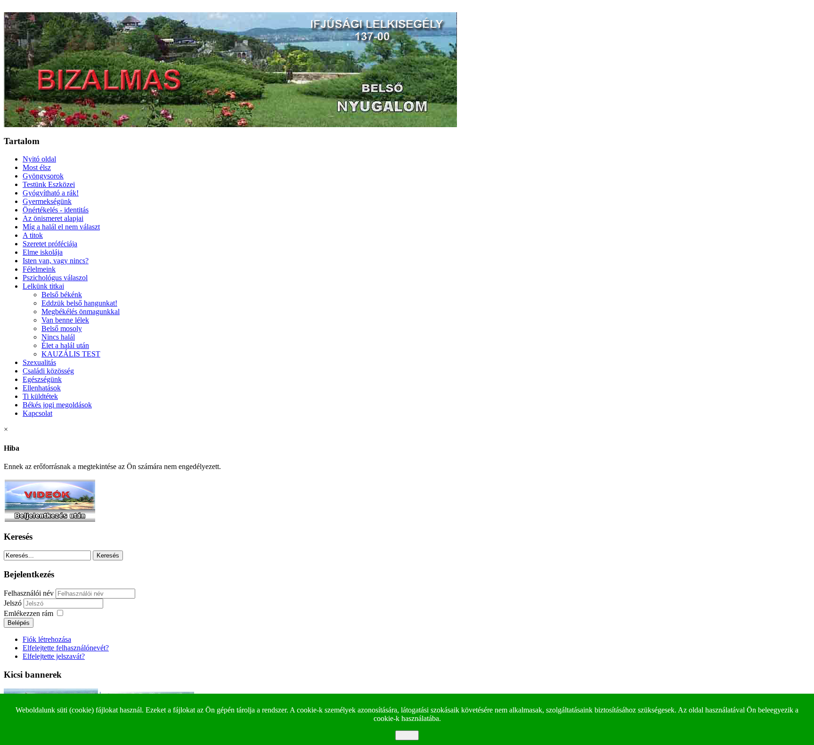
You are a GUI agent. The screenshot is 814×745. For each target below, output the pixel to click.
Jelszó (14, 603)
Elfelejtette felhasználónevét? (66, 648)
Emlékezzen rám (28, 613)
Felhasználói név (29, 593)
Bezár (407, 735)
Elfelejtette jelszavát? (54, 656)
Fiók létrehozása (47, 639)
